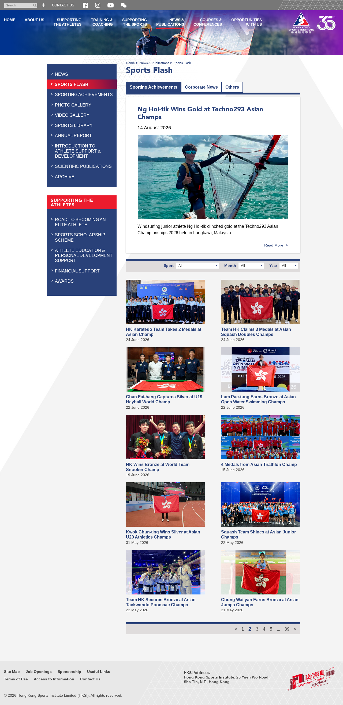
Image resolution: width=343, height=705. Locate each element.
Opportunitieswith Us (246, 22)
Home (130, 63)
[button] (123, 5)
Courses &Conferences (207, 22)
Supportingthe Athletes (67, 22)
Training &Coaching (102, 22)
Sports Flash (182, 63)
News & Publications (154, 63)
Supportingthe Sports (134, 22)
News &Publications (170, 22)
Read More (273, 245)
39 (287, 629)
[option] (213, 177)
